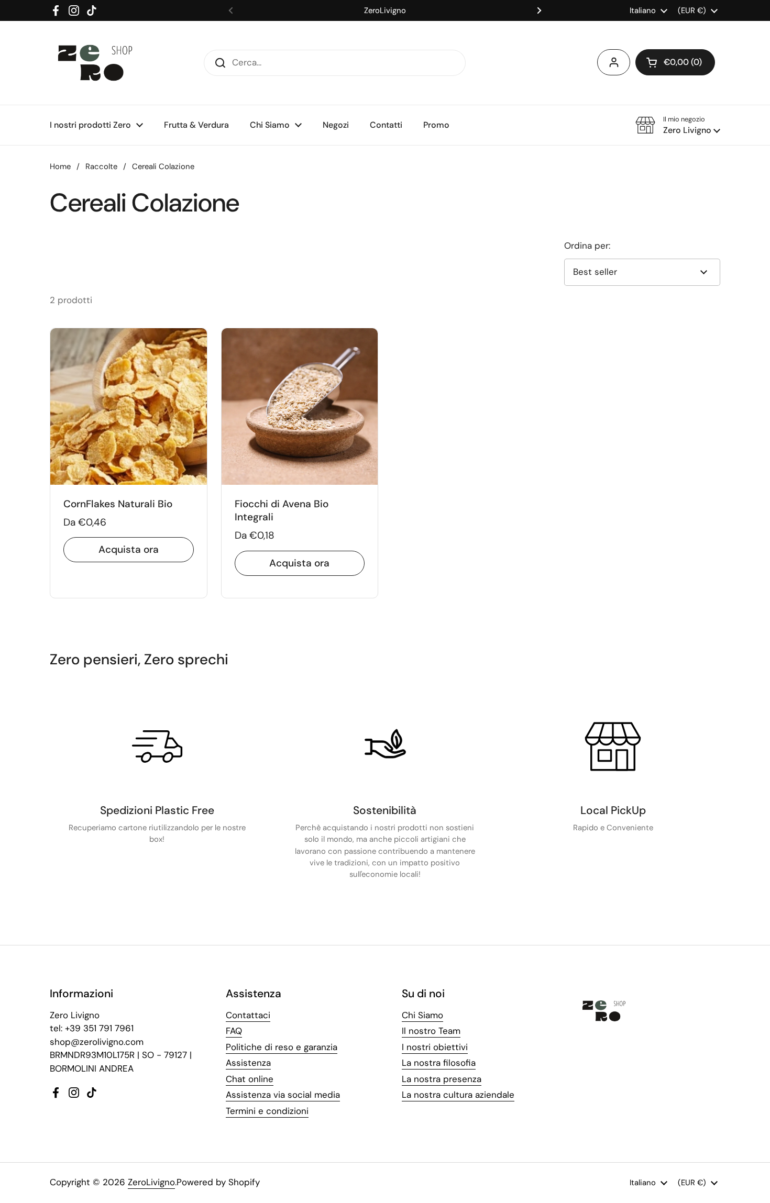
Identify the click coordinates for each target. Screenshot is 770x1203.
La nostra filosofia (439, 1062)
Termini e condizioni (267, 1111)
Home (60, 166)
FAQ (234, 1031)
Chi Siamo (422, 1015)
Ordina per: (587, 245)
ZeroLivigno (151, 1182)
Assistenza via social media (283, 1094)
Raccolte (101, 166)
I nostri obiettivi (435, 1047)
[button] (675, 62)
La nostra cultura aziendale (458, 1094)
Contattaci (248, 1015)
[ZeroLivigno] (95, 63)
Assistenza (248, 1062)
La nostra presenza (441, 1079)
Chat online (249, 1079)
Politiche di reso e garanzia (281, 1047)
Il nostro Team (431, 1031)
